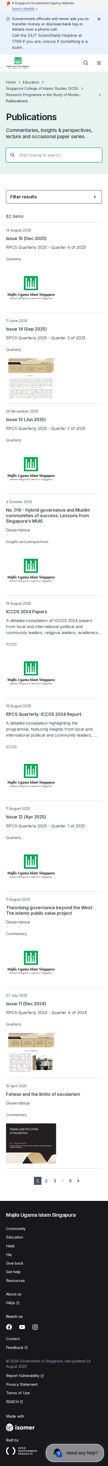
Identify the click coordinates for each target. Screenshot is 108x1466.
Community (16, 1228)
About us (13, 1294)
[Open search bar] (86, 63)
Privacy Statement (22, 1384)
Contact (13, 1338)
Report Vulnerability (22, 1375)
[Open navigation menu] (99, 63)
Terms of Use (18, 1393)
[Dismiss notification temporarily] (99, 19)
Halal (10, 1246)
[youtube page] (22, 1327)
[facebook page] (9, 1327)
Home (11, 82)
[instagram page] (35, 1327)
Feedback (14, 1347)
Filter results (23, 196)
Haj (9, 1254)
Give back (14, 1263)
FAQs (10, 1302)
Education (31, 82)
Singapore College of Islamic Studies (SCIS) (42, 88)
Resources (15, 1280)
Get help (13, 1271)
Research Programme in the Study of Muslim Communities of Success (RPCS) (42, 95)
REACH (12, 1401)
